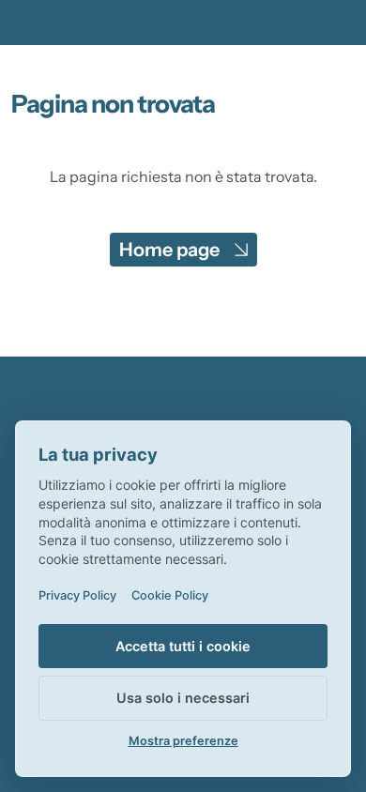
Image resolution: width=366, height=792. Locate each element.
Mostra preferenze (183, 741)
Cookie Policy (169, 595)
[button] (183, 250)
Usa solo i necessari (183, 698)
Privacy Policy (77, 595)
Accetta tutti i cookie (183, 646)
